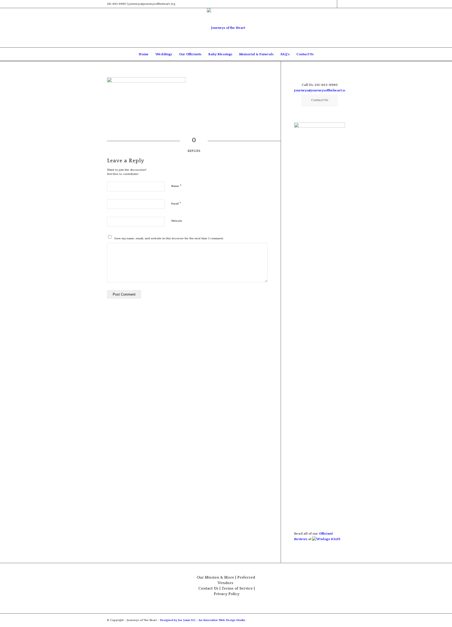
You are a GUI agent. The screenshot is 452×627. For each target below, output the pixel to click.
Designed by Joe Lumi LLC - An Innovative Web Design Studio (202, 620)
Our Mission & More (215, 577)
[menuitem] (143, 54)
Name (176, 186)
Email (176, 203)
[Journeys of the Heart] (226, 27)
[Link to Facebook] (333, 4)
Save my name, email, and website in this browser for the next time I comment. (169, 238)
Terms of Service (237, 588)
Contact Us (208, 588)
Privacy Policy (226, 594)
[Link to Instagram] (341, 4)
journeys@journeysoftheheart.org (321, 90)
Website (176, 221)
